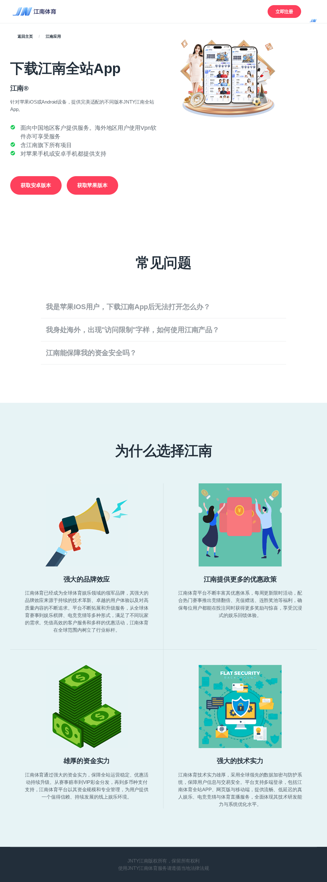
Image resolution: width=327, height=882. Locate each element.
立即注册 (284, 11)
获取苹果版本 (92, 185)
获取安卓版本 (36, 185)
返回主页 (25, 36)
